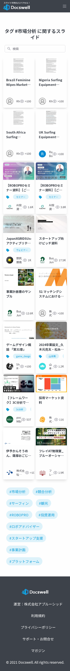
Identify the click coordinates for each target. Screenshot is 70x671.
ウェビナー (22, 250)
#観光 (43, 503)
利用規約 (38, 615)
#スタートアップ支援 (26, 538)
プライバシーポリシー (38, 627)
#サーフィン (19, 503)
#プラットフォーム (24, 561)
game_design (23, 356)
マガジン (38, 650)
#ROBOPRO (18, 514)
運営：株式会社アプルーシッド (38, 603)
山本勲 (52, 356)
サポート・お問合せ (38, 638)
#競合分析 (44, 491)
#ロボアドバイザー (24, 526)
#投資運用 (46, 514)
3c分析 (19, 409)
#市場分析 (17, 491)
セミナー (20, 196)
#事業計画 (17, 549)
